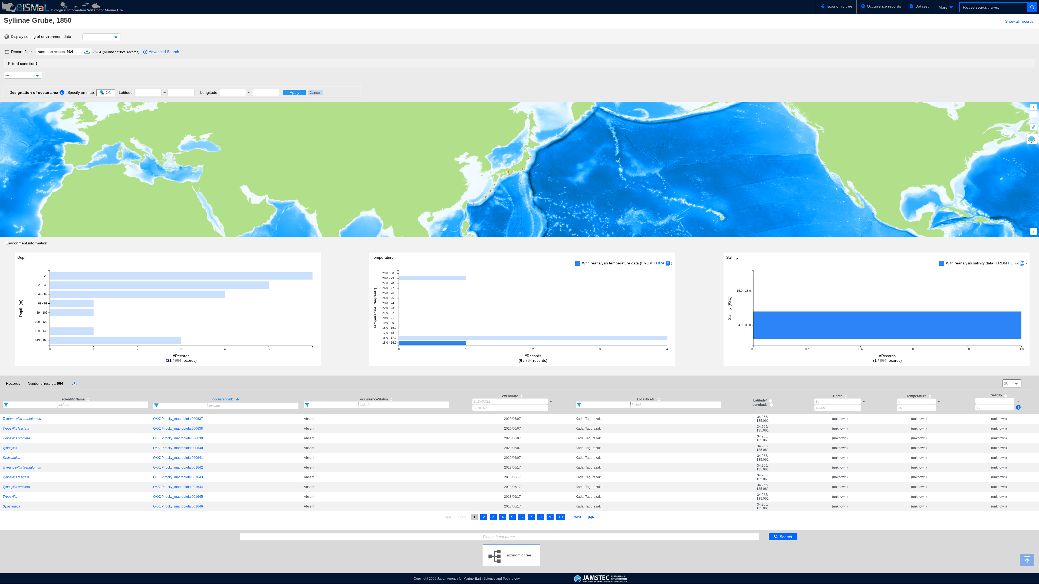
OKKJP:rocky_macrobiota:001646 (178, 506)
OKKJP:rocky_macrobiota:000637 (178, 419)
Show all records (1019, 21)
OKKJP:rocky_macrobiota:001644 (178, 487)
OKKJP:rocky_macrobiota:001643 (178, 477)
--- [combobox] (86, 37)
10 (560, 517)
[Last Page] (590, 517)
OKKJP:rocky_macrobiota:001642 (178, 467)
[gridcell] (75, 419)
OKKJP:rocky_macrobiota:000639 (178, 438)
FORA (659, 263)
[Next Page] (577, 517)
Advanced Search (164, 51)
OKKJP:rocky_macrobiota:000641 (178, 458)
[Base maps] (1032, 139)
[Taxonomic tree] (511, 547)
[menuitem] (945, 7)
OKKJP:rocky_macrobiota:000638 (178, 428)
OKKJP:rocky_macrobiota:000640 (178, 448)
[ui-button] (1031, 7)
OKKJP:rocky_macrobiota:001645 (178, 497)
